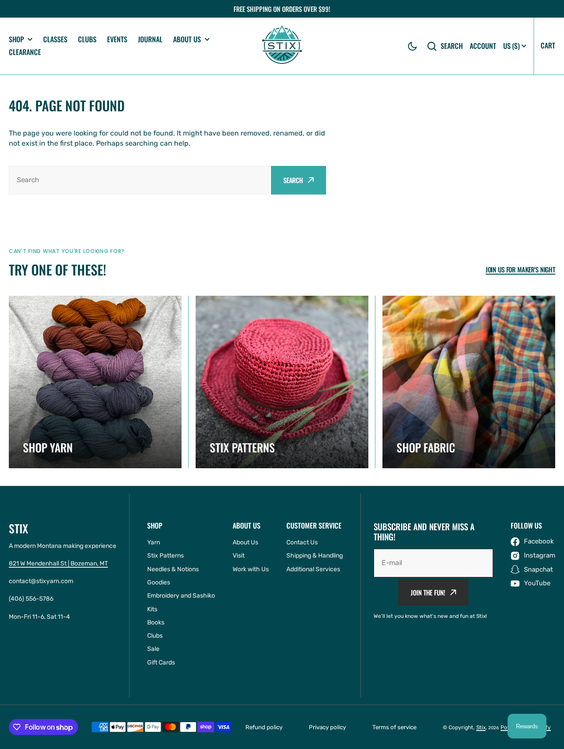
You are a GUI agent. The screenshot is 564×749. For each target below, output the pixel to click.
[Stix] (282, 45)
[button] (412, 46)
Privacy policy (327, 727)
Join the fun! (428, 592)
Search (452, 46)
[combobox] (139, 180)
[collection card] (95, 382)
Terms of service (394, 727)
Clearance (25, 52)
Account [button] (483, 46)
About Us (187, 39)
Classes (55, 39)
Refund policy (263, 727)
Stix (481, 727)
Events (117, 39)
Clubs (87, 39)
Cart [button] (548, 45)
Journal (150, 39)
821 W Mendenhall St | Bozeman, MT (58, 563)
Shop (16, 39)
